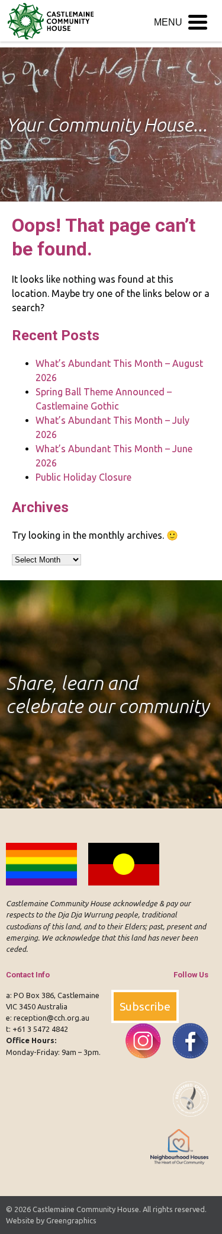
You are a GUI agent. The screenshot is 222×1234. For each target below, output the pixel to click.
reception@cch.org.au (51, 1018)
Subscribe (145, 1006)
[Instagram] (139, 1065)
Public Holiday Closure (83, 477)
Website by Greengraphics (51, 1220)
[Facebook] (185, 1065)
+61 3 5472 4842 (40, 1029)
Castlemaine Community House (86, 1209)
